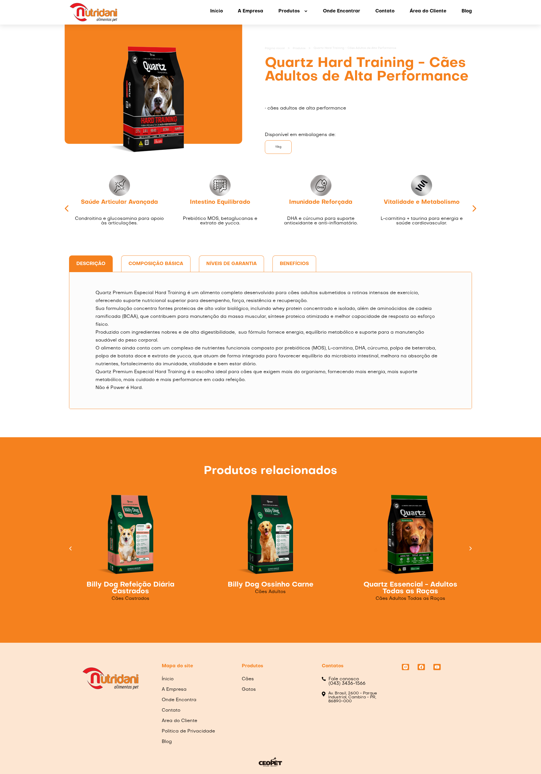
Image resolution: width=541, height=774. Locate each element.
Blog (467, 11)
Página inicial (275, 48)
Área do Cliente (428, 11)
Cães (248, 679)
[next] (474, 209)
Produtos (299, 48)
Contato (384, 11)
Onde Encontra (179, 700)
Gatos (249, 689)
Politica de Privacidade (188, 731)
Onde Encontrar (341, 11)
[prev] (67, 209)
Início (216, 11)
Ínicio (168, 679)
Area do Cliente (179, 721)
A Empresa (250, 11)
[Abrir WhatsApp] (526, 759)
